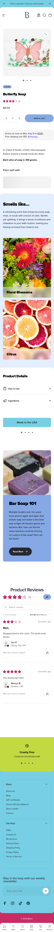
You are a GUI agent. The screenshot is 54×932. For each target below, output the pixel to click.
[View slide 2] (25, 432)
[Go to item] (23, 80)
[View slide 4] (32, 432)
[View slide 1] (21, 432)
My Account (11, 839)
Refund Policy (12, 843)
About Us (10, 791)
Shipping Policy (13, 848)
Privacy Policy (12, 852)
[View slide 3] (29, 432)
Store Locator (12, 808)
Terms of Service (14, 856)
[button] (33, 597)
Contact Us (11, 834)
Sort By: (33, 614)
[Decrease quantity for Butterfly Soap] (6, 118)
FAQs (8, 830)
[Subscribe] (46, 891)
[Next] (49, 3)
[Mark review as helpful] (47, 652)
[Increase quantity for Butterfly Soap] (19, 118)
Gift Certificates (13, 800)
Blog (8, 795)
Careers (10, 813)
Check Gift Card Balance (17, 804)
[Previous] (4, 3)
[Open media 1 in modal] (46, 34)
